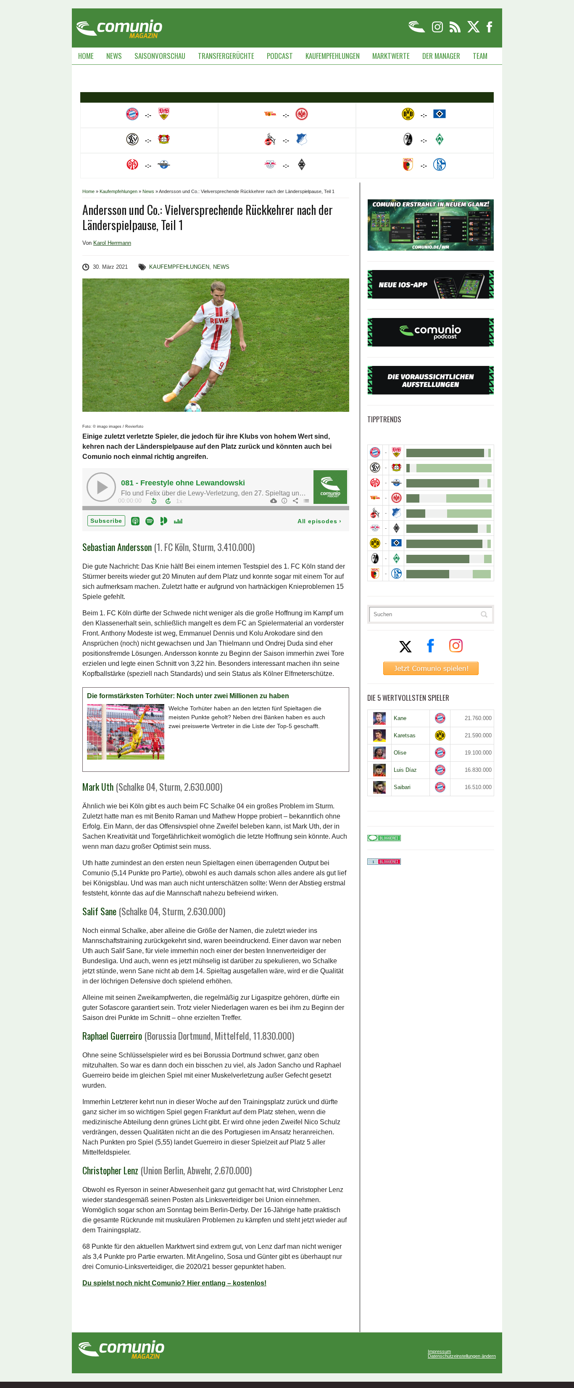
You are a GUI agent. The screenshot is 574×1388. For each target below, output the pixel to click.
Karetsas (405, 735)
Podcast (280, 55)
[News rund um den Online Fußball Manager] (119, 26)
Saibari (402, 787)
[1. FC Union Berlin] (375, 498)
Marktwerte (391, 55)
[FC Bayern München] (440, 718)
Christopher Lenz (110, 1170)
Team (480, 55)
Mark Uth (97, 786)
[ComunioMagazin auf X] (474, 31)
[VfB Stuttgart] (396, 452)
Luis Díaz (405, 770)
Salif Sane (99, 911)
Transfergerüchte (226, 55)
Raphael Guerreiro (112, 1035)
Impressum (439, 1351)
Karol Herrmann (112, 243)
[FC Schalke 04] (396, 573)
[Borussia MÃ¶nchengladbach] (396, 528)
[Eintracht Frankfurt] (396, 498)
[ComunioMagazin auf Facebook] (489, 31)
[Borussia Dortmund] (375, 543)
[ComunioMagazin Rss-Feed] (456, 31)
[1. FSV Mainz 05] (375, 482)
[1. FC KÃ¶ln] (375, 513)
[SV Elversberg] (375, 467)
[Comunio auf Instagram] (438, 31)
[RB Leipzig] (375, 528)
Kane (400, 718)
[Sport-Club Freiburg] (375, 558)
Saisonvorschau (159, 55)
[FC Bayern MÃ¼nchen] (375, 452)
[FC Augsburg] (375, 573)
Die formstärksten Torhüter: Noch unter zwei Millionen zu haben (188, 695)
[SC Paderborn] (396, 482)
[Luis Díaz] (379, 770)
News (114, 55)
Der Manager (441, 55)
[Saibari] (379, 787)
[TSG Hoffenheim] (396, 513)
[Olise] (379, 753)
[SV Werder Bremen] (396, 558)
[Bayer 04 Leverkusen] (396, 467)
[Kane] (379, 718)
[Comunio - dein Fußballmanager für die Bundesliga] (417, 31)
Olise (400, 753)
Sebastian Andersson (117, 547)
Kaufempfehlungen (332, 55)
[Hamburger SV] (396, 543)
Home (86, 55)
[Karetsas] (379, 735)
